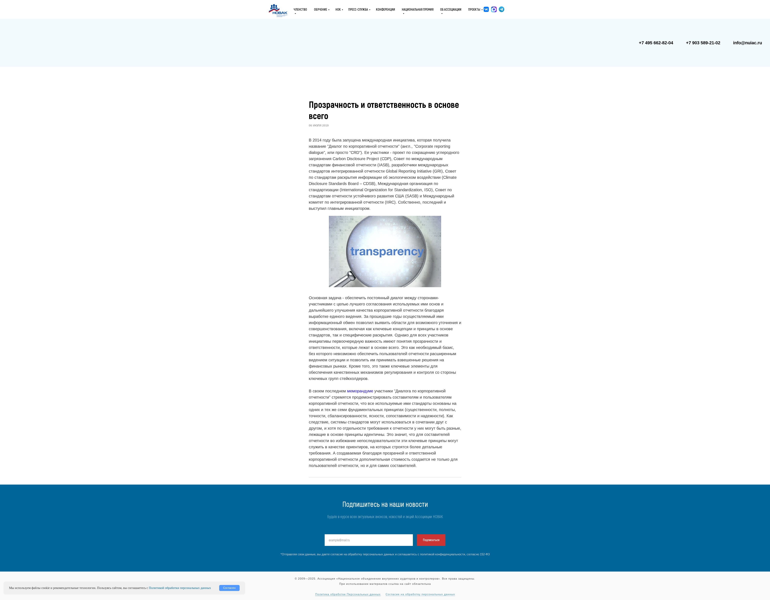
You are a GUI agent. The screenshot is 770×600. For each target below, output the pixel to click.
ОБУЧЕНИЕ (320, 9)
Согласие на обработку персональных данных (420, 594)
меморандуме (360, 391)
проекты (474, 9)
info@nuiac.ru (747, 42)
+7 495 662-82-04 (656, 42)
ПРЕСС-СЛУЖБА (358, 9)
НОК (338, 9)
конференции (385, 9)
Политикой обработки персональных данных (180, 588)
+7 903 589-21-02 (703, 42)
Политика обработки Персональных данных (348, 594)
